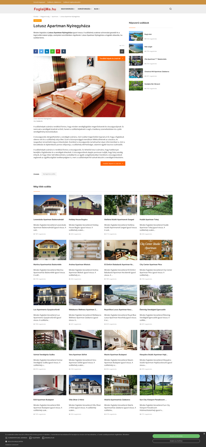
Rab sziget (148, 47)
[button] (6, 438)
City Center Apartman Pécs (151, 264)
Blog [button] (96, 9)
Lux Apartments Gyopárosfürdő (46, 309)
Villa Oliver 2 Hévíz (76, 400)
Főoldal (35, 16)
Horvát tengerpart (39, 2)
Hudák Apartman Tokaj (149, 219)
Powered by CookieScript (11, 445)
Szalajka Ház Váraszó (152, 84)
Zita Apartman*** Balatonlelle (155, 59)
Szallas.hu (39, 121)
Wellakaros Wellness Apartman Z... (83, 309)
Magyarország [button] (67, 9)
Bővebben (126, 434)
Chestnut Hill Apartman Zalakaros (157, 71)
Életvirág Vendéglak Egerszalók (153, 309)
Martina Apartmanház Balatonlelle (47, 264)
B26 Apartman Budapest (43, 400)
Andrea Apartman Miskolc (79, 264)
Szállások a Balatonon (54, 2)
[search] (171, 9)
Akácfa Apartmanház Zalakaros (117, 400)
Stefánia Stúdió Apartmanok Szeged (119, 219)
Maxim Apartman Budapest (115, 354)
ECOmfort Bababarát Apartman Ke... (119, 264)
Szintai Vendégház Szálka (44, 354)
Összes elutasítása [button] (176, 441)
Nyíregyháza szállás (49, 174)
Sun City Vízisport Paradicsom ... (153, 400)
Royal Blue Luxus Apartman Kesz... (118, 309)
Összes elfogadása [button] (176, 436)
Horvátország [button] (84, 9)
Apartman (55, 16)
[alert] (103, 439)
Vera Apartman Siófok (78, 354)
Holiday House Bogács (78, 219)
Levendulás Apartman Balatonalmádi (48, 219)
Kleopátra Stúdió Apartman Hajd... (154, 354)
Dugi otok (148, 34)
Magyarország (44, 16)
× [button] (204, 434)
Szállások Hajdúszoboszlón (71, 2)
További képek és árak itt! (110, 58)
